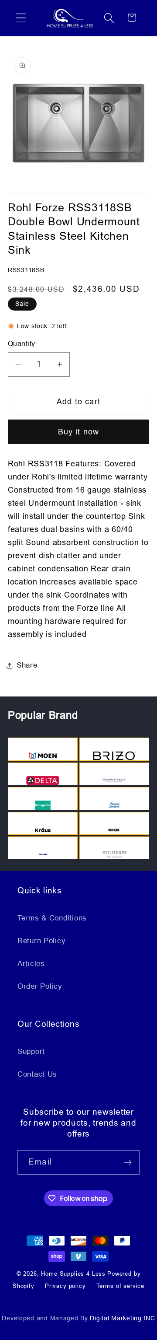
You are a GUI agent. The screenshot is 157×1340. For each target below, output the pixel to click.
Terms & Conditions (52, 918)
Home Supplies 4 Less (73, 1273)
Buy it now (78, 431)
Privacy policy (65, 1286)
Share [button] (27, 665)
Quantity (21, 343)
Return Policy (41, 941)
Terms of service (120, 1286)
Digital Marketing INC (122, 1318)
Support (31, 1051)
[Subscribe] (127, 1162)
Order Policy (39, 986)
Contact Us (37, 1074)
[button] (21, 17)
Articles (31, 963)
